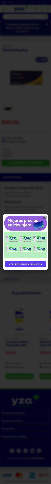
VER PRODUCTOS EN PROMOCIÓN (25, 264)
